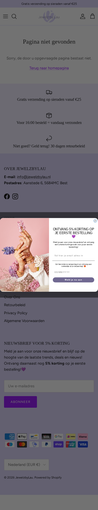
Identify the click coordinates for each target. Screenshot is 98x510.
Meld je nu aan (73, 280)
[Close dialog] (95, 220)
